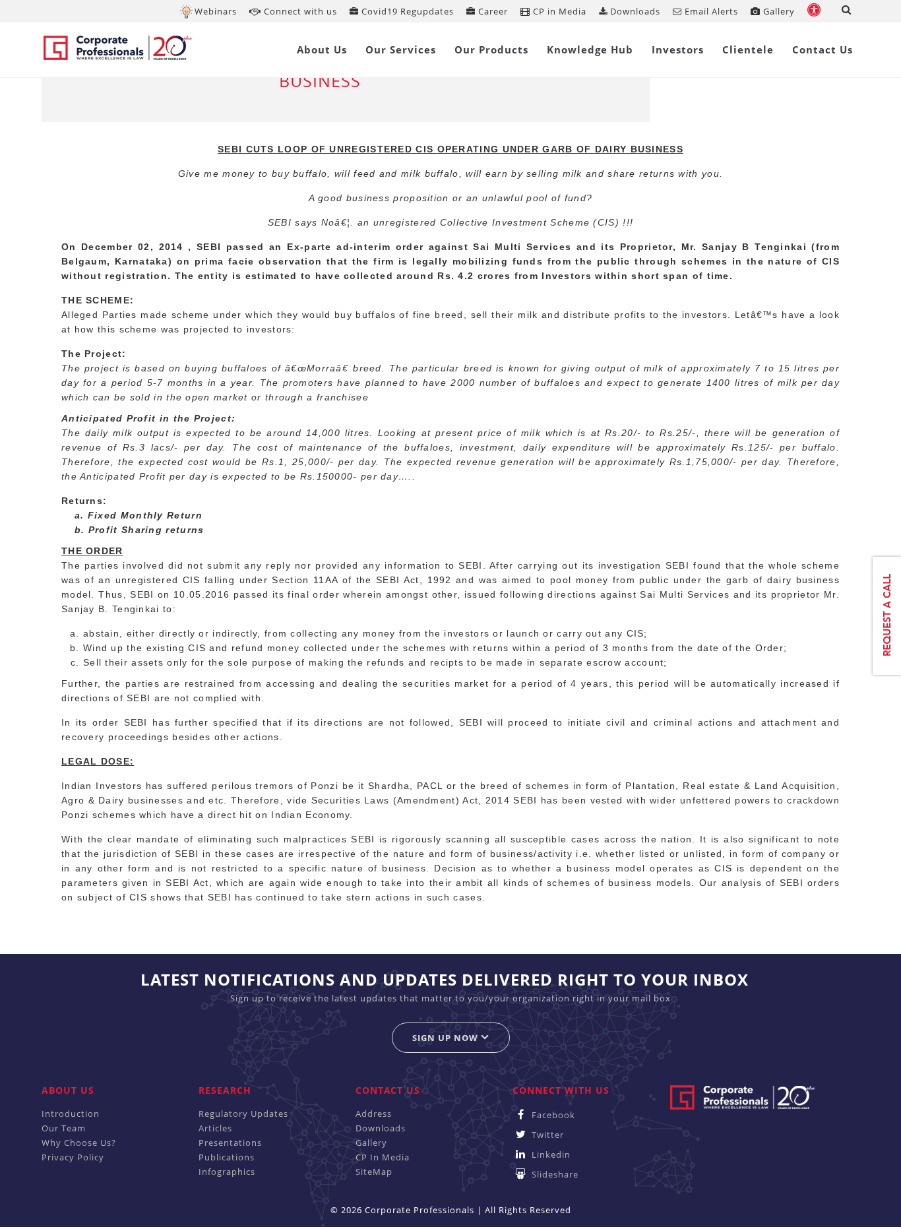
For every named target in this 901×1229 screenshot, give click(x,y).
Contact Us (822, 49)
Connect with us (299, 11)
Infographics (227, 1172)
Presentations (230, 1143)
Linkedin (550, 1154)
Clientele (748, 49)
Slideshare (553, 1174)
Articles (215, 1128)
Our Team (64, 1128)
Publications (227, 1157)
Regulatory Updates (243, 1113)
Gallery (778, 11)
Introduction (71, 1113)
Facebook (552, 1115)
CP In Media (383, 1157)
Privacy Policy (73, 1157)
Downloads (633, 11)
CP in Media (558, 11)
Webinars (216, 11)
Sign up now (446, 1038)
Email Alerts (710, 11)
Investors (678, 49)
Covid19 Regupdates (406, 11)
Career (492, 11)
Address (374, 1113)
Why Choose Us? (79, 1143)
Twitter (546, 1135)
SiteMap (374, 1172)
